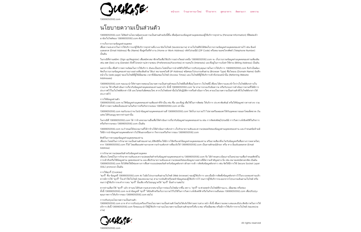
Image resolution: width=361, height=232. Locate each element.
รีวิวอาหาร (211, 11)
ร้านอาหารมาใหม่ (193, 11)
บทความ (254, 11)
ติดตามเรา (241, 11)
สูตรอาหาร (226, 11)
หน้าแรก (175, 11)
